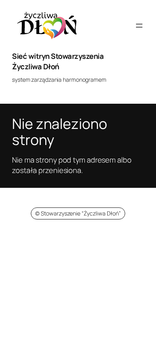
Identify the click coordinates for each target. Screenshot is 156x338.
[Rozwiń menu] (139, 25)
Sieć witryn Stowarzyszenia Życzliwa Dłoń (58, 61)
